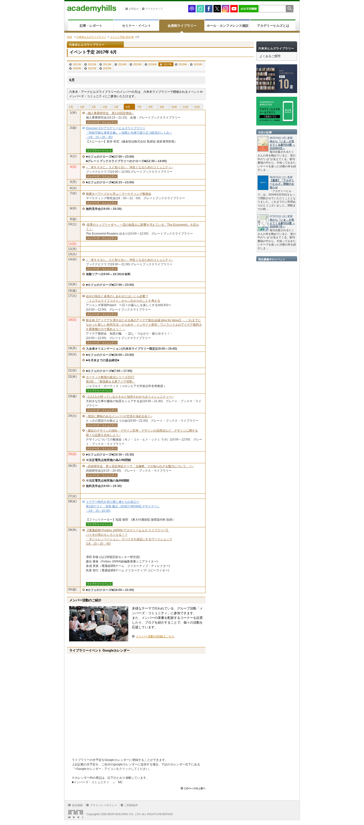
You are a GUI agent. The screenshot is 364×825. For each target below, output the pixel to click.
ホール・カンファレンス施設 (228, 25)
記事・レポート (91, 25)
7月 (139, 106)
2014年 (122, 64)
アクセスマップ (154, 8)
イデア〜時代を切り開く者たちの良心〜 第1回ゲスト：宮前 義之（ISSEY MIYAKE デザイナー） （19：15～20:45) (123, 506)
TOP (69, 37)
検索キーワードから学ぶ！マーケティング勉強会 (118, 193)
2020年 (77, 68)
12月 (197, 106)
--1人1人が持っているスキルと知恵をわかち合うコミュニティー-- (130, 396)
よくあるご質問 (270, 56)
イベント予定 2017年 (122, 37)
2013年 (107, 64)
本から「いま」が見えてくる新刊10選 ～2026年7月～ (282, 223)
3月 (94, 106)
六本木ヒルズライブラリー (91, 37)
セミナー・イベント (136, 25)
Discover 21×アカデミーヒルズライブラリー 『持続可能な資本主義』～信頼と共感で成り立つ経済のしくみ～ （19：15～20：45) (129, 132)
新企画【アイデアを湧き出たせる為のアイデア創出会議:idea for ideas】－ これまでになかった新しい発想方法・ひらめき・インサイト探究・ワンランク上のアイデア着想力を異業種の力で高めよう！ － (144, 324)
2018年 (183, 64)
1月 (71, 106)
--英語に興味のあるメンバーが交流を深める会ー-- (119, 416)
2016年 (152, 64)
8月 (151, 106)
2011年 (77, 64)
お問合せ (134, 8)
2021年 (92, 68)
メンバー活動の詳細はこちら (155, 636)
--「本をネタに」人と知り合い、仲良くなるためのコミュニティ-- (129, 167)
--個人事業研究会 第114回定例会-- (110, 113)
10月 (174, 106)
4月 (105, 106)
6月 (128, 106)
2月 (82, 106)
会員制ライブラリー (182, 25)
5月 (116, 106)
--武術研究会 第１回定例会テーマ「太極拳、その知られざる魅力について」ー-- (140, 466)
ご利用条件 (131, 805)
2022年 (107, 68)
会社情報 (77, 805)
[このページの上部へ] (193, 788)
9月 (162, 106)
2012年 (92, 64)
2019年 (198, 64)
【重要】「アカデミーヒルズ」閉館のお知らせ (282, 184)
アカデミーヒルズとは (273, 25)
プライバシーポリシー (103, 805)
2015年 (137, 64)
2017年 (167, 64)
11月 (185, 106)
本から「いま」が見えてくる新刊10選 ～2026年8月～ (282, 145)
